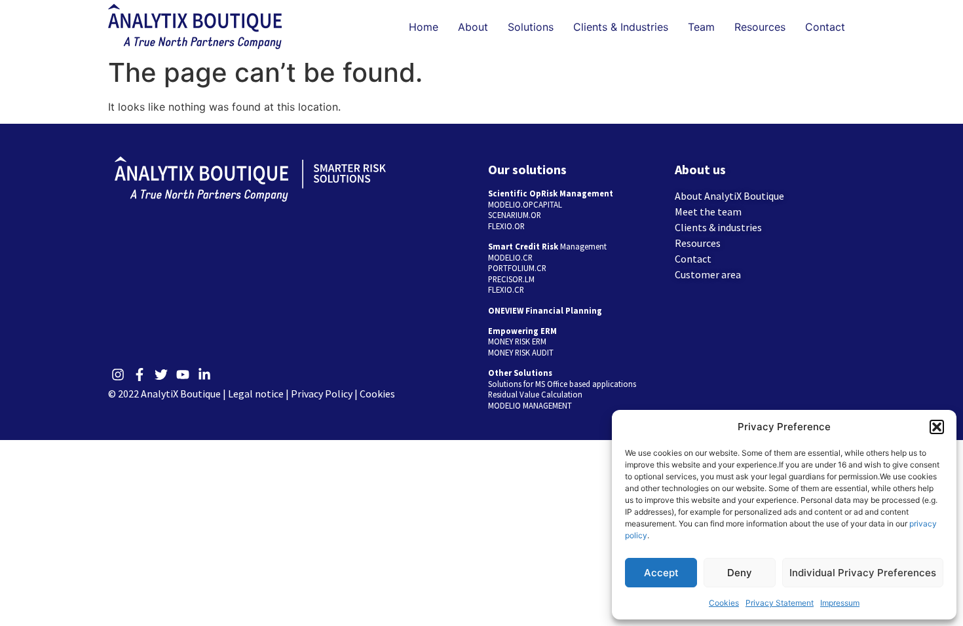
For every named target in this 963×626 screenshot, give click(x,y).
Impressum (839, 603)
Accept (661, 572)
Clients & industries (718, 227)
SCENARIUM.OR (514, 215)
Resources (759, 26)
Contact (825, 26)
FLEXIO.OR (506, 226)
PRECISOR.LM (511, 279)
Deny (739, 572)
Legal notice (256, 393)
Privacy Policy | (325, 393)
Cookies (724, 603)
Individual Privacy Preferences (862, 572)
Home (423, 26)
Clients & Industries (620, 26)
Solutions (531, 26)
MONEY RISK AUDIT (521, 352)
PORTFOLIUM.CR (517, 268)
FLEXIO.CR (506, 289)
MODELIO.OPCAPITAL (525, 204)
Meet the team (708, 211)
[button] (936, 426)
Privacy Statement (780, 603)
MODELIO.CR (510, 257)
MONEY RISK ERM (517, 341)
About (473, 26)
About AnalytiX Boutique (729, 195)
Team (701, 26)
